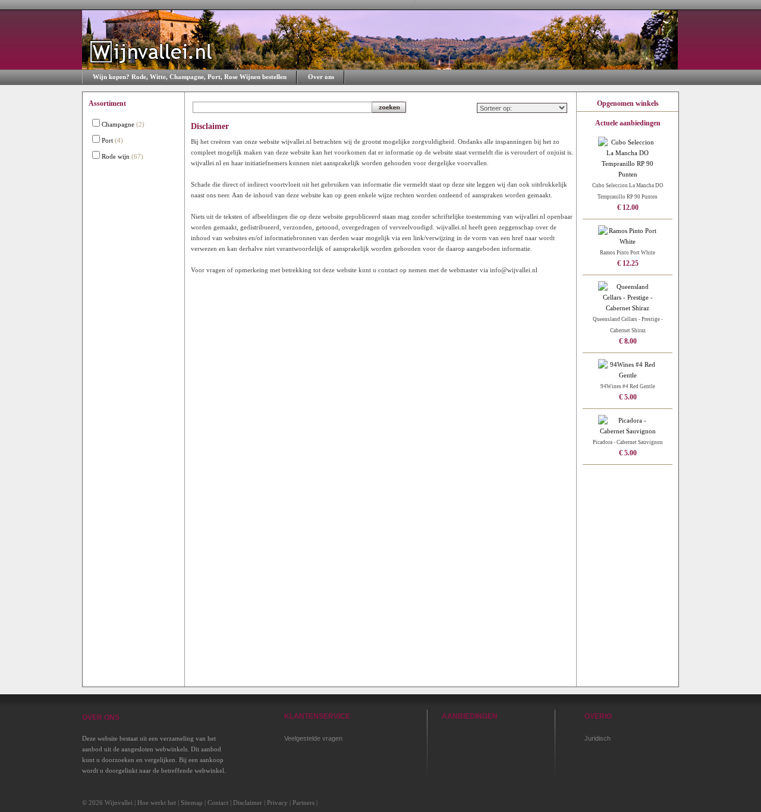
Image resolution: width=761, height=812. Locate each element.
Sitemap (192, 802)
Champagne (118, 124)
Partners (304, 802)
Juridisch (597, 738)
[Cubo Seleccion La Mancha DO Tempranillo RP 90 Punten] (628, 174)
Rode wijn (116, 156)
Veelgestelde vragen (313, 738)
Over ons (321, 76)
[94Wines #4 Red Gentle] (628, 375)
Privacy (277, 802)
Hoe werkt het (156, 802)
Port (107, 140)
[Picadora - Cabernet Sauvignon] (628, 431)
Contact (217, 802)
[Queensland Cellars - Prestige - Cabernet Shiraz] (628, 307)
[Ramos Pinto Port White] (628, 241)
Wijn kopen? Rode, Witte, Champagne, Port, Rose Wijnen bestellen (190, 76)
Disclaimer (247, 802)
